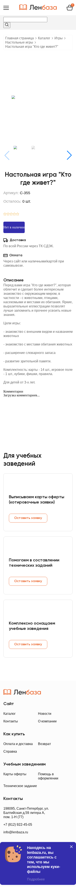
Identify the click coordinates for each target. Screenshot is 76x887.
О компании (47, 721)
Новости (44, 713)
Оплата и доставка (18, 744)
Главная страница (19, 38)
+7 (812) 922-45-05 (17, 824)
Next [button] (69, 155)
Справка (10, 751)
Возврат (44, 744)
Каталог (44, 38)
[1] (5, 214)
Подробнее (36, 879)
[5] (17, 214)
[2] (8, 214)
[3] (11, 214)
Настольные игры (19, 42)
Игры (58, 38)
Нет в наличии (14, 227)
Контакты (10, 721)
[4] (14, 214)
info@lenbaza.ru (15, 832)
